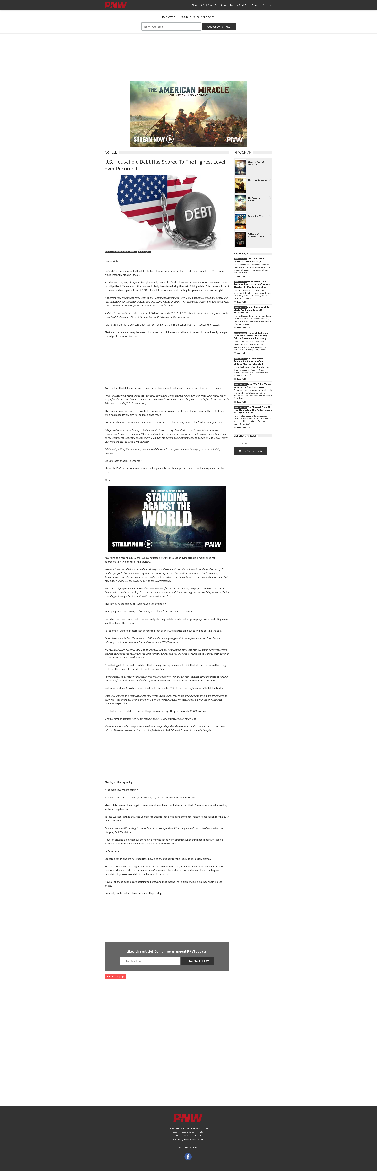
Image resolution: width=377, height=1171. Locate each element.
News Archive (221, 5)
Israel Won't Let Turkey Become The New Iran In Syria (252, 385)
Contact (255, 5)
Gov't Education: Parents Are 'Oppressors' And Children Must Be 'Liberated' (249, 361)
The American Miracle (254, 199)
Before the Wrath (256, 216)
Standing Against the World (256, 163)
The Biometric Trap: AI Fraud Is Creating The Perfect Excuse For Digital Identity (253, 410)
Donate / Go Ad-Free (239, 5)
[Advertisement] (188, 57)
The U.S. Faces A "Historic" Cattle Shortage (249, 260)
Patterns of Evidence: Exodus (256, 235)
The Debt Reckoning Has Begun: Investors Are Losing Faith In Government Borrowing (251, 336)
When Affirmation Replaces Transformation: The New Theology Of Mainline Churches (252, 284)
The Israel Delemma (257, 180)
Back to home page (115, 976)
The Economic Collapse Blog (146, 893)
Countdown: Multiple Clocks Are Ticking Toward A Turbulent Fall (251, 310)
